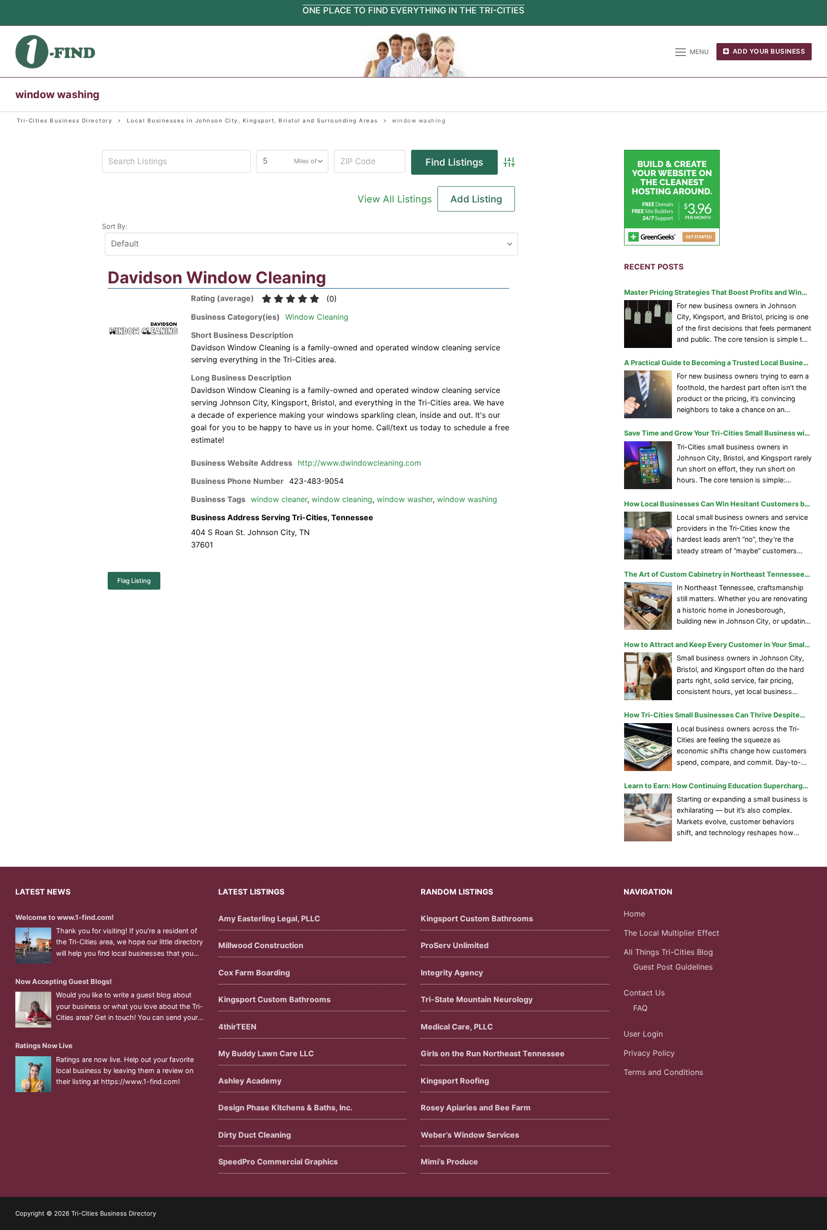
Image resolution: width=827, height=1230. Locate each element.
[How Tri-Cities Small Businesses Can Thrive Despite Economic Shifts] (648, 747)
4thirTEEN (237, 1026)
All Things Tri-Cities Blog (668, 952)
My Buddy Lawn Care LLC (266, 1053)
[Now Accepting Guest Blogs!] (33, 1010)
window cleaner (279, 499)
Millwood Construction (260, 945)
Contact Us (644, 992)
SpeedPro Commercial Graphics (278, 1161)
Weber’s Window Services (470, 1135)
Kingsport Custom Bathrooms (274, 999)
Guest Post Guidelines (673, 967)
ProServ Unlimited (455, 945)
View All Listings (395, 199)
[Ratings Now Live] (33, 1074)
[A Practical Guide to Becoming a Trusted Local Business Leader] (648, 394)
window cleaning (342, 499)
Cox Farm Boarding (254, 972)
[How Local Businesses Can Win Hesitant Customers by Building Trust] (648, 535)
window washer (405, 499)
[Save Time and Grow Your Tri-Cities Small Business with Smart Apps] (648, 465)
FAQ (640, 1008)
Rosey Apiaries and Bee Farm (476, 1107)
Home (634, 913)
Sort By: (114, 226)
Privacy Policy (649, 1053)
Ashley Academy (249, 1080)
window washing (467, 499)
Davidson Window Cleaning (217, 277)
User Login (643, 1034)
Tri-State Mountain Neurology (477, 999)
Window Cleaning (316, 317)
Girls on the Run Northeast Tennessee (493, 1053)
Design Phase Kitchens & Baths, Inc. (285, 1107)
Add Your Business (768, 51)
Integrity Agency (452, 972)
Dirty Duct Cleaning (254, 1135)
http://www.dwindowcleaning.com (359, 463)
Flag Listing (134, 580)
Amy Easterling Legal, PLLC (269, 918)
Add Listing (476, 199)
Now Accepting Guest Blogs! (63, 981)
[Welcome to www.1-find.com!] (33, 945)
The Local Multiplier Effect (671, 933)
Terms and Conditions (663, 1072)
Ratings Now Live (44, 1045)
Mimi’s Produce (449, 1161)
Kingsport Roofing (455, 1080)
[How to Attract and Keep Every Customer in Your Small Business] (648, 676)
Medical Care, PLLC (457, 1026)
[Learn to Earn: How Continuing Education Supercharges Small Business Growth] (648, 817)
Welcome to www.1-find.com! (64, 917)
